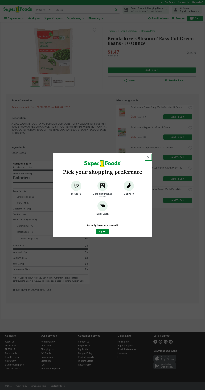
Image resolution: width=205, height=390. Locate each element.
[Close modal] (148, 157)
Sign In (102, 231)
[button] (76, 189)
